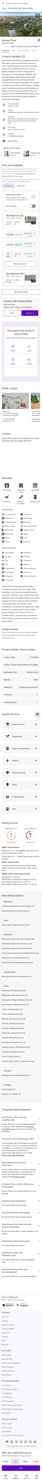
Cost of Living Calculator (11, 1363)
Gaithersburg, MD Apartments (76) (15, 995)
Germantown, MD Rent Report (13, 1155)
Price (13, 50)
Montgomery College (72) (11, 1094)
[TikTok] (35, 1441)
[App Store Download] (8, 1305)
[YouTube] (25, 1441)
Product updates (8, 1328)
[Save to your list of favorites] (37, 16)
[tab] (8, 186)
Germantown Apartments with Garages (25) (18, 939)
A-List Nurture (7, 1397)
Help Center (6, 1413)
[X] (21, 1441)
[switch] (32, 206)
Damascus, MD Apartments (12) (14, 1042)
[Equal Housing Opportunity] (7, 1441)
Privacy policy (7, 1423)
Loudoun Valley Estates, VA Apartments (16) (18, 1061)
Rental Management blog (11, 1405)
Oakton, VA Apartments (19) (12, 1009)
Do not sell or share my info (12, 1435)
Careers (5, 1321)
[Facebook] (16, 1441)
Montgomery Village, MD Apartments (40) (17, 1000)
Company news (8, 1325)
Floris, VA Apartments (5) (11, 1056)
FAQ (3, 1340)
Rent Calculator (8, 1367)
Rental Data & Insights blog (12, 1409)
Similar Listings (23, 50)
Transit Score (29, 828)
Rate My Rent (7, 1359)
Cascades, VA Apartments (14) (13, 1052)
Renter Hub (6, 1355)
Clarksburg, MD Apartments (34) (14, 990)
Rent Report (6, 1375)
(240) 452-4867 (7, 43)
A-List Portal (6, 1385)
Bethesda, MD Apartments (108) (14, 1019)
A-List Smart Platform (10, 1389)
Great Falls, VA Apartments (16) (13, 1033)
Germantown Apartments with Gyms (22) (17, 943)
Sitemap (5, 1344)
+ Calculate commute (16, 136)
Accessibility (6, 1431)
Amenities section (18, 1177)
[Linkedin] (11, 1441)
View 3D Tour (13, 141)
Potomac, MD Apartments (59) (13, 1023)
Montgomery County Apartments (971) (16, 1075)
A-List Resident (8, 1401)
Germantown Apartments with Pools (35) (17, 948)
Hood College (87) (8, 1089)
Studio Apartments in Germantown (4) (16, 911)
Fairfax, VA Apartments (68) (12, 1014)
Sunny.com (6, 1333)
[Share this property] (38, 40)
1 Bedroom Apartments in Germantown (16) (18, 906)
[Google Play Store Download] (22, 1305)
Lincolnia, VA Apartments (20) (13, 1028)
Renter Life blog (8, 1371)
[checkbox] (13, 348)
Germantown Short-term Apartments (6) (16, 976)
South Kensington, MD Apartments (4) (16, 1047)
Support (5, 1336)
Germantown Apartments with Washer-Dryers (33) (20, 953)
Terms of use (7, 1427)
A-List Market (7, 1393)
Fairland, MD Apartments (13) (13, 1037)
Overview (5, 50)
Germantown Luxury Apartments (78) (15, 958)
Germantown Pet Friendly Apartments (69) (17, 962)
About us (5, 1317)
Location (34, 50)
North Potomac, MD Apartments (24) (15, 1004)
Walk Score (10, 828)
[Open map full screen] (37, 714)
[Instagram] (30, 1441)
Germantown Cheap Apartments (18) (15, 925)
